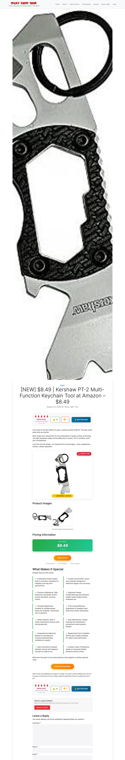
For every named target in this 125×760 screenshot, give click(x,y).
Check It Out (63, 558)
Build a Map (106, 4)
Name (35, 747)
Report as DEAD (42, 707)
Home (57, 4)
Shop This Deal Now (62, 666)
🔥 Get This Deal (81, 420)
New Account (74, 4)
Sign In (64, 4)
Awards (96, 4)
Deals (62, 385)
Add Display (86, 4)
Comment (36, 723)
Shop (114, 4)
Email (35, 754)
